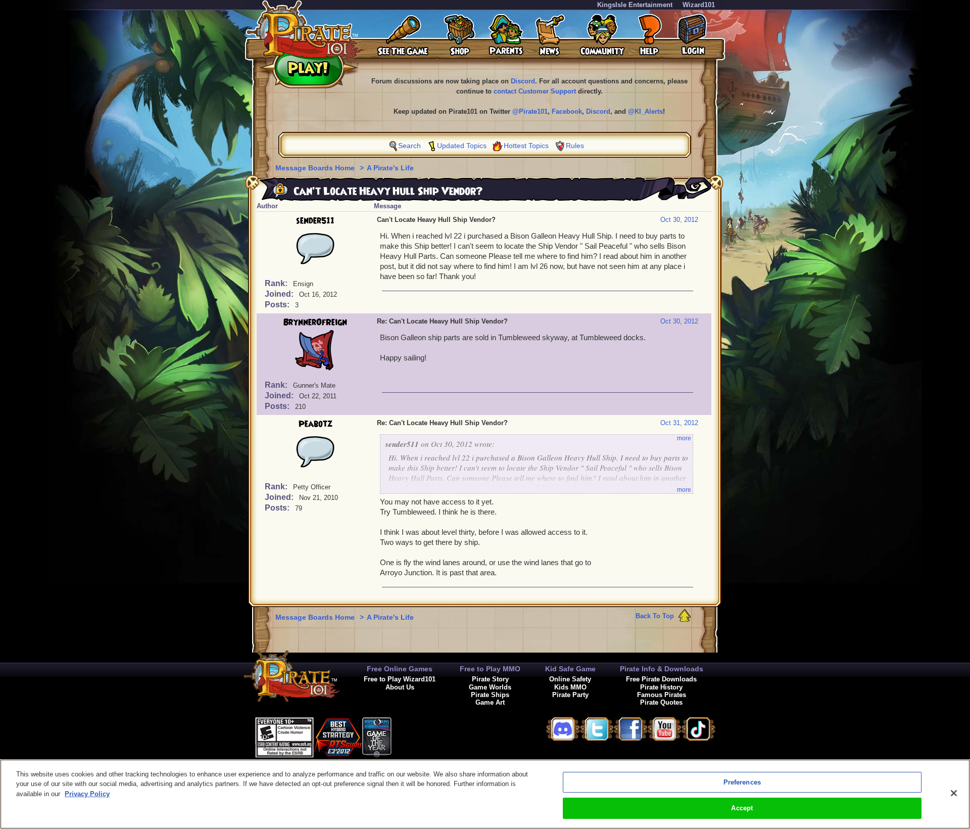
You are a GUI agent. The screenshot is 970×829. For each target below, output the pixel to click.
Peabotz (315, 424)
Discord (523, 81)
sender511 (315, 221)
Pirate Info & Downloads (661, 669)
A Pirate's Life (390, 168)
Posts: (278, 304)
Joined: (280, 294)
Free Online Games (399, 669)
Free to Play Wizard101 (399, 679)
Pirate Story (490, 679)
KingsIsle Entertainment (634, 5)
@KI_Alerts (645, 111)
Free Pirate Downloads (661, 679)
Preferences (742, 782)
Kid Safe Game (570, 669)
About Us (399, 687)
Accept (742, 808)
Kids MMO (570, 687)
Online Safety (570, 679)
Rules (575, 146)
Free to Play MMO (490, 669)
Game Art (490, 702)
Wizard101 (699, 5)
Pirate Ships (490, 695)
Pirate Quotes (661, 702)
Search (409, 146)
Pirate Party (570, 695)
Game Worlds (490, 687)
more (684, 438)
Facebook (567, 111)
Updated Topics (462, 146)
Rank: (277, 283)
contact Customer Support (535, 91)
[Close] (954, 793)
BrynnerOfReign (315, 322)
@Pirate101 (530, 111)
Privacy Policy (87, 794)
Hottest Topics (526, 146)
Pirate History (661, 687)
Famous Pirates (661, 695)
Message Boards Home (316, 168)
